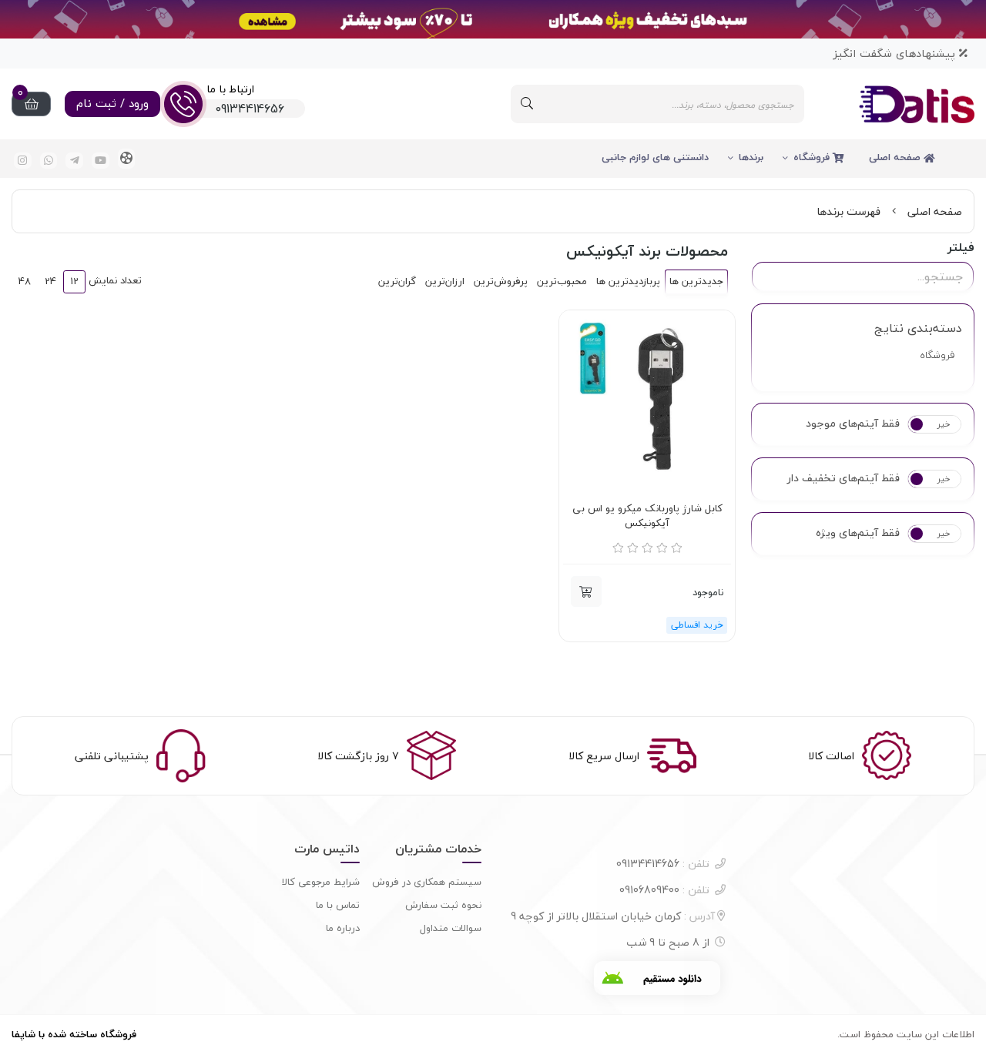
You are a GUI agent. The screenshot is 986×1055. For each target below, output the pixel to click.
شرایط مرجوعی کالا (321, 881)
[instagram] (22, 160)
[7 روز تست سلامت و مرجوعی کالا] (647, 398)
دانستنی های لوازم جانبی (655, 157)
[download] (657, 978)
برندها (751, 157)
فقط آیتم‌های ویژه (858, 532)
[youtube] (100, 160)
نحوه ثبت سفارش (443, 904)
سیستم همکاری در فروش (426, 881)
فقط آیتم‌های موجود (853, 423)
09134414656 (662, 863)
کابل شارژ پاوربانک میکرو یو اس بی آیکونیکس (647, 516)
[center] (527, 104)
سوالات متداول (450, 927)
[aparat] (126, 158)
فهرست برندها (848, 211)
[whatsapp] (48, 160)
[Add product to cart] (586, 591)
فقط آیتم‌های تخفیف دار (843, 478)
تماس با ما (338, 904)
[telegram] (74, 160)
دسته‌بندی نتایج (918, 328)
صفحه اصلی (896, 157)
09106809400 (664, 889)
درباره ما (343, 927)
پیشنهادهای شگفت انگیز (896, 53)
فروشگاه (813, 157)
